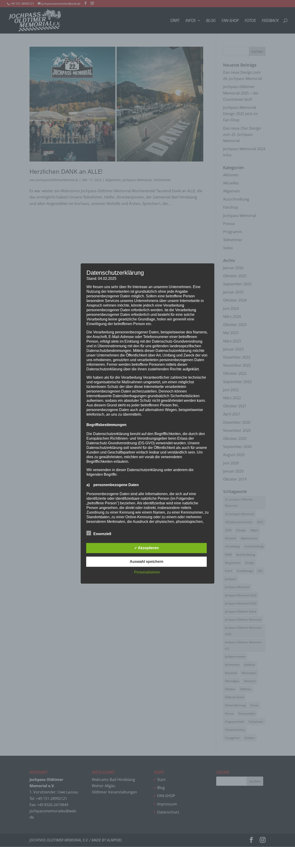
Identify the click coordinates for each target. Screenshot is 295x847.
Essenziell (102, 534)
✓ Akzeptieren (146, 548)
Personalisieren (147, 572)
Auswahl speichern (146, 562)
